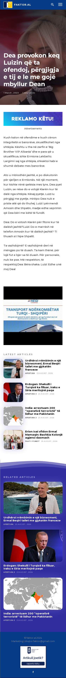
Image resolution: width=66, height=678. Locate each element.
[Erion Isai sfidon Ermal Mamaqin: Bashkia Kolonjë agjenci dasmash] (13, 439)
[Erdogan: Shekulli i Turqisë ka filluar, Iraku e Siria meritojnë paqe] (13, 392)
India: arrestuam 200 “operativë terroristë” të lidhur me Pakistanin (42, 411)
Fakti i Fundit (32, 441)
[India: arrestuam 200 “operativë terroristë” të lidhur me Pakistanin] (13, 416)
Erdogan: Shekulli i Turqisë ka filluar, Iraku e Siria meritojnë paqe (42, 387)
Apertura (30, 373)
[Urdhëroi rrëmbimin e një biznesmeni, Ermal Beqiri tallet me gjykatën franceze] (13, 368)
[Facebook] (33, 672)
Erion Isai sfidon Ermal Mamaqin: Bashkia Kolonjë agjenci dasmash (43, 434)
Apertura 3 (31, 394)
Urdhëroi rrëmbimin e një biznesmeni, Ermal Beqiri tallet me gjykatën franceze (43, 365)
